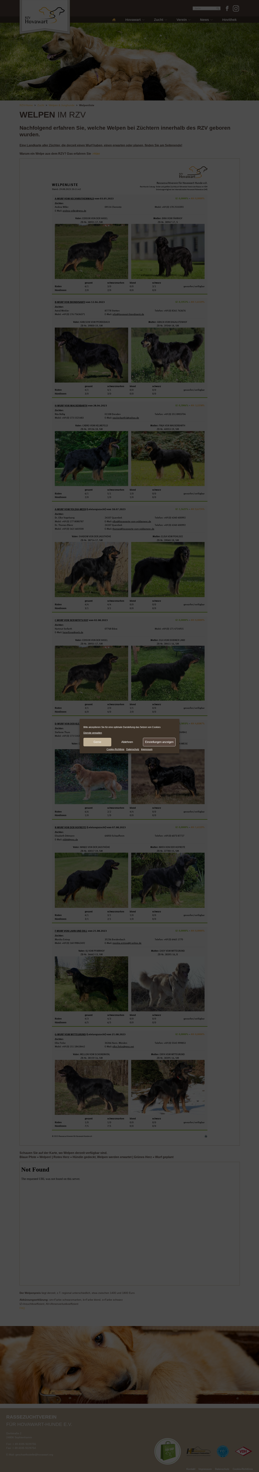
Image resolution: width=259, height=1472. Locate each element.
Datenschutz (132, 749)
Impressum (146, 749)
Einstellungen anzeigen (159, 741)
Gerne (97, 741)
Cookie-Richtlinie (115, 749)
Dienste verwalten (92, 733)
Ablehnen (127, 741)
